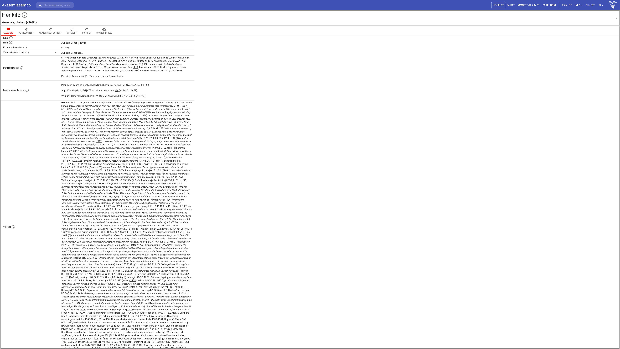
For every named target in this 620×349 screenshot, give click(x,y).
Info (577, 5)
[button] (310, 18)
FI (600, 5)
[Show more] (56, 52)
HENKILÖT (498, 5)
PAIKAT (511, 5)
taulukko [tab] (8, 33)
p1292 (140, 245)
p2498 (120, 57)
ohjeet (590, 5)
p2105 (132, 280)
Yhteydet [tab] (72, 33)
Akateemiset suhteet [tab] (50, 33)
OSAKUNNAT (549, 5)
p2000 (135, 296)
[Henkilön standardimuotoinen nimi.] (10, 42)
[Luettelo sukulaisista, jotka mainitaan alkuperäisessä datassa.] (27, 90)
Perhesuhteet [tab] (26, 33)
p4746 (139, 287)
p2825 (98, 141)
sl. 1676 (65, 47)
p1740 (123, 85)
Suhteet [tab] (86, 33)
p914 (112, 64)
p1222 (117, 283)
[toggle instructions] (24, 15)
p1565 (74, 70)
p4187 (119, 96)
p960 (81, 131)
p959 (187, 219)
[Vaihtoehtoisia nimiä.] (27, 52)
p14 (117, 90)
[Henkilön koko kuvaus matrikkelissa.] (21, 67)
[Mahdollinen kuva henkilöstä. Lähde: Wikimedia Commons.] (11, 37)
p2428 (64, 106)
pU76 (157, 329)
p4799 (151, 290)
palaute (567, 5)
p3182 (83, 309)
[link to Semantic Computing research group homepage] (613, 5)
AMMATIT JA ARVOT (528, 5)
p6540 (145, 300)
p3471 (131, 274)
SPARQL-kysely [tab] (104, 33)
